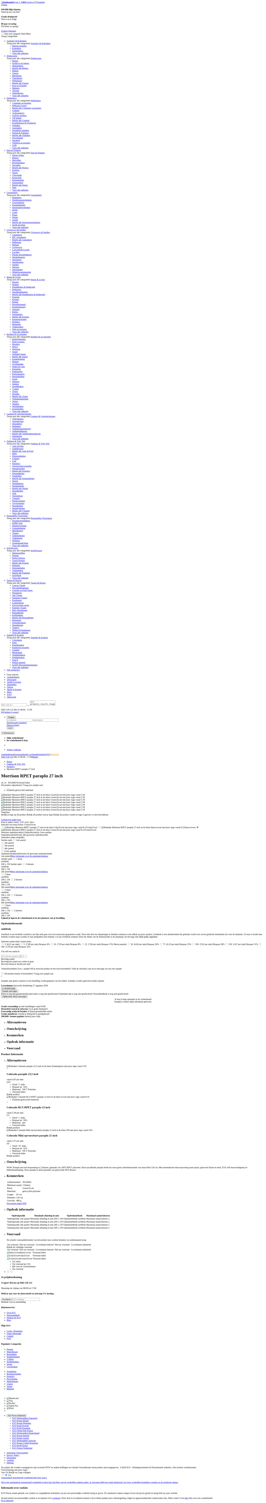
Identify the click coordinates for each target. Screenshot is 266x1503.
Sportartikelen (18, 473)
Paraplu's (16, 463)
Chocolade (17, 175)
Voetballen (16, 476)
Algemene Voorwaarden (17, 1453)
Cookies (10, 1460)
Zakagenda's (17, 51)
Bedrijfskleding (19, 339)
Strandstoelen (18, 486)
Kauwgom (16, 178)
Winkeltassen (12, 1381)
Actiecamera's (18, 113)
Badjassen (16, 289)
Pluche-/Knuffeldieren (22, 255)
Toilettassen (17, 538)
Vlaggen (16, 498)
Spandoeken (17, 506)
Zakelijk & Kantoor (15, 635)
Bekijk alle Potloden (21, 573)
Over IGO (11, 1313)
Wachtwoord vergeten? (17, 723)
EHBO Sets (17, 523)
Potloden (16, 565)
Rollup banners (18, 662)
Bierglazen (17, 76)
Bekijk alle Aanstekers (22, 240)
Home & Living (14, 277)
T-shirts (15, 389)
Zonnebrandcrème (20, 543)
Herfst (15, 210)
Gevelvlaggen (18, 503)
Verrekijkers (17, 496)
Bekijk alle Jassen (20, 357)
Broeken (16, 344)
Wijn (14, 187)
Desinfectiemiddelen (21, 521)
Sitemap (10, 1463)
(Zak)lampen (17, 419)
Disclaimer (11, 1458)
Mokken (16, 88)
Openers (16, 309)
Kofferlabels (17, 615)
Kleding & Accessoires (17, 334)
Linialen (15, 650)
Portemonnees (18, 374)
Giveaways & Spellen (16, 230)
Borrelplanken (18, 163)
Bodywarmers (18, 342)
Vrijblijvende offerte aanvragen (14, 997)
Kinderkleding (18, 359)
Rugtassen (16, 620)
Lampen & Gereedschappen (19, 414)
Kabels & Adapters (20, 133)
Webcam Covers (19, 105)
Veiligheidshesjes (19, 431)
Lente (14, 212)
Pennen (15, 555)
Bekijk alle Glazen (20, 83)
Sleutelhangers (18, 257)
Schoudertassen (19, 623)
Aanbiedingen (13, 677)
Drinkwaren (12, 56)
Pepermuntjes (18, 180)
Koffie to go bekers (20, 63)
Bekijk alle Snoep (20, 185)
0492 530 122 (7, 757)
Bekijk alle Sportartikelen (23, 478)
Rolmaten (16, 426)
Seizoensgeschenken (21, 207)
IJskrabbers (17, 424)
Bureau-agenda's (19, 46)
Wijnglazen (17, 81)
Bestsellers (11, 684)
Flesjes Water (18, 155)
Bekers (15, 61)
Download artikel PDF (17, 1203)
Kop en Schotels (19, 86)
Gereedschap (18, 421)
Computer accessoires (21, 103)
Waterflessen (17, 93)
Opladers (16, 125)
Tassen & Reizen (14, 580)
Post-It (15, 660)
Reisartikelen (18, 613)
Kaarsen (15, 297)
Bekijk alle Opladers (21, 135)
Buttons (15, 245)
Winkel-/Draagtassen (21, 630)
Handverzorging (19, 526)
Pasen (14, 215)
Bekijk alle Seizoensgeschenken (26, 222)
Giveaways (17, 247)
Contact (10, 1336)
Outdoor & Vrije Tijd (16, 441)
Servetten (16, 165)
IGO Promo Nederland (16, 1416)
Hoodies (16, 394)
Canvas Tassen (18, 585)
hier (186, 1498)
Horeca (15, 158)
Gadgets (15, 110)
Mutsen (15, 361)
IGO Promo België (20, 1421)
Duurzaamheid (13, 1315)
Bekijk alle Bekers (20, 68)
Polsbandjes (17, 371)
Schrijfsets (16, 575)
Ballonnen (16, 242)
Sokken (15, 384)
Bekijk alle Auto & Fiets (22, 451)
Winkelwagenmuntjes (21, 272)
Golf (14, 461)
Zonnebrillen (17, 409)
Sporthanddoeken (20, 292)
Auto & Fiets (18, 446)
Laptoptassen (18, 603)
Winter (15, 217)
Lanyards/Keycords (20, 250)
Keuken (15, 299)
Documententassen (20, 588)
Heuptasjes (17, 593)
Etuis (14, 642)
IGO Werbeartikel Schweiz (24, 1440)
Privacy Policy (13, 1455)
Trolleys (15, 628)
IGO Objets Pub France (22, 1431)
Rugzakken (12, 1354)
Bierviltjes (16, 160)
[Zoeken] (28, 705)
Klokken (16, 322)
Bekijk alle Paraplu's (21, 471)
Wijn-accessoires (19, 329)
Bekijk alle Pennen (20, 563)
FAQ (9, 694)
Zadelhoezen (17, 449)
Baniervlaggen (18, 501)
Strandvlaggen (18, 508)
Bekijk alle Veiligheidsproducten (26, 434)
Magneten (16, 324)
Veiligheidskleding (20, 399)
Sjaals (14, 379)
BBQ (14, 453)
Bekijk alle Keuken (20, 317)
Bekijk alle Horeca (20, 168)
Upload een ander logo (11, 819)
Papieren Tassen (19, 608)
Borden (15, 282)
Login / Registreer (14, 1331)
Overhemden (18, 364)
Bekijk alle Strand (20, 488)
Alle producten (13, 670)
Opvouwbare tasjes (20, 605)
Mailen (35, 757)
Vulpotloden (17, 570)
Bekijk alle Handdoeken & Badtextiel (28, 294)
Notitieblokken (18, 655)
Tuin (14, 493)
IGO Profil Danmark (21, 1428)
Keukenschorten (19, 319)
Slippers (15, 381)
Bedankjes (16, 197)
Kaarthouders (18, 645)
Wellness (16, 540)
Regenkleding (18, 376)
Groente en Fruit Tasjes (22, 590)
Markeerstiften (18, 553)
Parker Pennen (18, 558)
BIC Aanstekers (19, 237)
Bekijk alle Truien (20, 396)
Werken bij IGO (14, 1318)
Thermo (15, 91)
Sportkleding (17, 386)
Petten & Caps (18, 366)
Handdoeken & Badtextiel (23, 287)
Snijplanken (17, 314)
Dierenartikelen (19, 456)
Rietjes (15, 312)
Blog (9, 692)
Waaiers (15, 404)
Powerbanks (17, 138)
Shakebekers (17, 66)
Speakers (16, 140)
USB (14, 145)
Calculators (17, 640)
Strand (15, 481)
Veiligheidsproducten (21, 429)
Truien (15, 391)
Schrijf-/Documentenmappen (24, 665)
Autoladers (17, 128)
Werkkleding (17, 406)
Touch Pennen (18, 560)
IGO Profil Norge (20, 1445)
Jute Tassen (17, 595)
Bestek (15, 302)
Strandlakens (17, 483)
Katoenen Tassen (19, 598)
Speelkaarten (17, 262)
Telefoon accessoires (21, 143)
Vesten (15, 401)
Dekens (15, 284)
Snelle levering (18, 225)
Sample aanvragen (9, 991)
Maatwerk (11, 697)
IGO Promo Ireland (20, 1435)
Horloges (16, 349)
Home (9, 761)
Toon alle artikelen (20, 53)
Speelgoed (16, 260)
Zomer (15, 220)
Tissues (15, 533)
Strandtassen (17, 625)
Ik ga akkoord (7, 1500)
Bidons (15, 71)
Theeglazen (17, 78)
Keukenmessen (18, 307)
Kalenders (16, 48)
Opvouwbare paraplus (22, 466)
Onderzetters (17, 327)
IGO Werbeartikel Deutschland (25, 1433)
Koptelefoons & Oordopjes (24, 123)
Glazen (15, 73)
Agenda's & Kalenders (16, 41)
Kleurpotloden (18, 568)
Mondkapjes (17, 531)
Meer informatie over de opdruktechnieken (29, 856)
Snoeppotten (17, 182)
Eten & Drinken (14, 150)
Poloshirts (16, 369)
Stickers (15, 267)
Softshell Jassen (19, 354)
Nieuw (10, 687)
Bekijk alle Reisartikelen (23, 618)
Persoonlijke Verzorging (17, 516)
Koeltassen (17, 600)
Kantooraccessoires (20, 647)
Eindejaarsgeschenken (22, 200)
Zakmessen (17, 436)
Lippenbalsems (18, 528)
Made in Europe (14, 689)
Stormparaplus (18, 468)
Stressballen (17, 270)
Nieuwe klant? (13, 725)
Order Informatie (14, 1333)
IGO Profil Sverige (20, 1426)
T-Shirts (10, 1359)
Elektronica (12, 98)
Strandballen (17, 491)
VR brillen (16, 118)
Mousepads (17, 652)
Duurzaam (11, 679)
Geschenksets (18, 202)
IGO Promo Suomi (20, 1438)
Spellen (15, 265)
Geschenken (12, 192)
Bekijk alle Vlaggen (21, 511)
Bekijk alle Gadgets (20, 120)
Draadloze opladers (20, 130)
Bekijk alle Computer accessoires (26, 108)
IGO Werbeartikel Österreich (24, 1418)
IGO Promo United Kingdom (25, 1443)
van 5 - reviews (17, 2)
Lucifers (15, 252)
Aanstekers (17, 235)
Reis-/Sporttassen (19, 610)
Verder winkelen (14, 750)
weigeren (56, 1498)
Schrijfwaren (12, 548)
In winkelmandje (8, 988)
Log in (10, 728)
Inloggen (11, 717)
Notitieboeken (18, 657)
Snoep (15, 173)
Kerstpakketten (18, 205)
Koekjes (15, 170)
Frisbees (15, 458)
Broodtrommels (19, 304)
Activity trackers (19, 115)
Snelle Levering (14, 682)
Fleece (15, 347)
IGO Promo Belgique (21, 1423)
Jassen (15, 352)
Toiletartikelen (18, 536)
